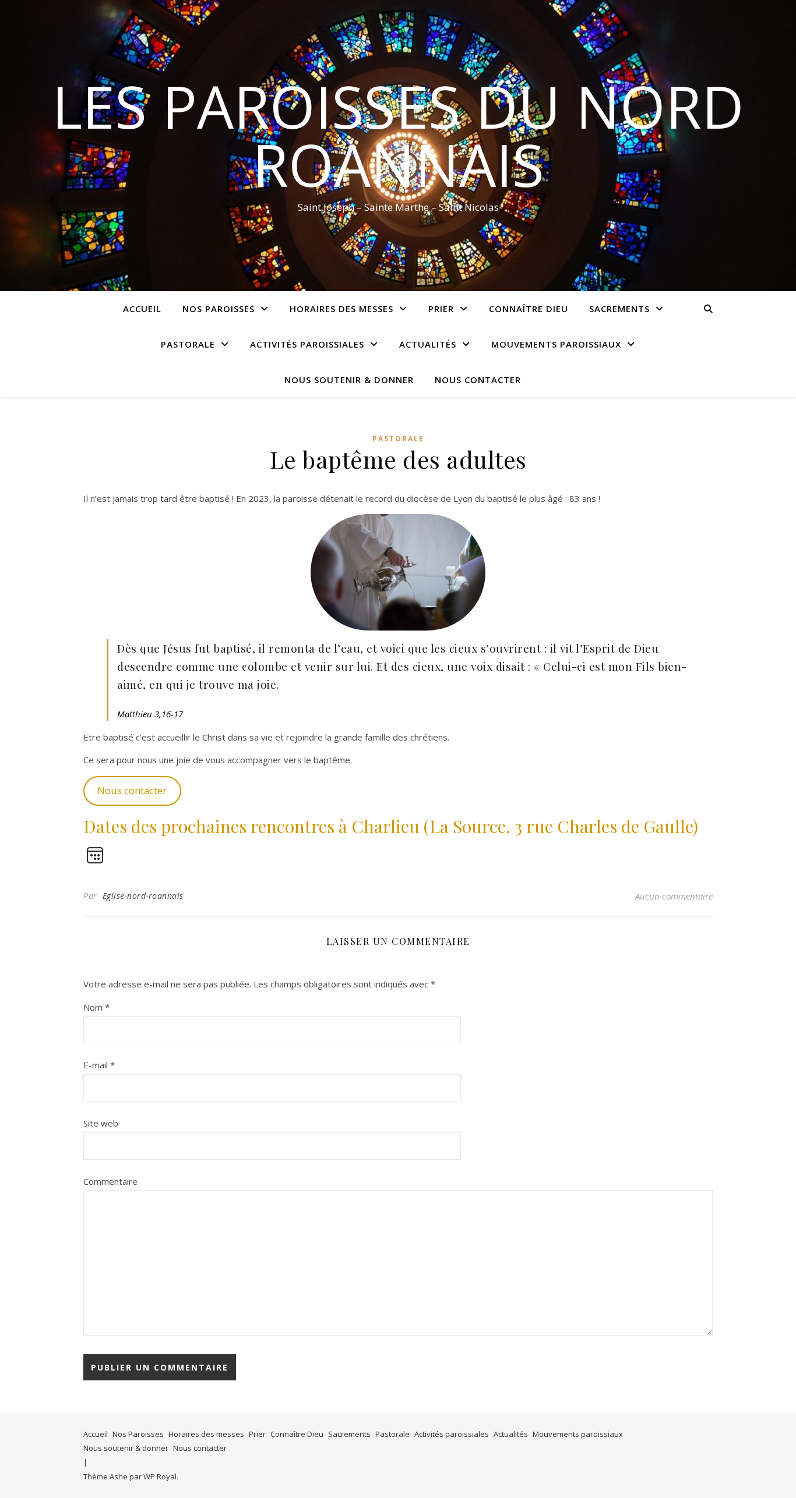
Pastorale (188, 344)
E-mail (99, 1065)
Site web (100, 1123)
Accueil (142, 308)
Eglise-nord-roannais (143, 895)
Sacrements (619, 308)
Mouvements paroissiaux (556, 344)
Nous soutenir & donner (349, 379)
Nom (96, 1007)
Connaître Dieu (528, 308)
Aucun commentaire (674, 896)
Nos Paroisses (218, 308)
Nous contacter (478, 379)
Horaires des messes (341, 308)
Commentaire (110, 1181)
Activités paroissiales (307, 344)
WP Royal (160, 1476)
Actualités (427, 344)
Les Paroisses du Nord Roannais (398, 135)
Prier (441, 308)
